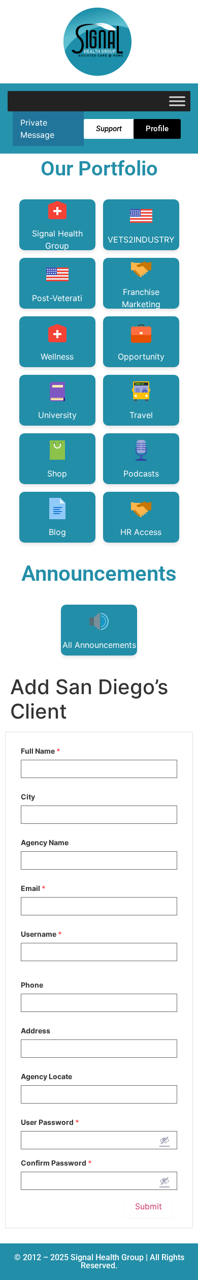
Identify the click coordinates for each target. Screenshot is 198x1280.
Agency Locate (46, 1076)
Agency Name (45, 842)
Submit (148, 1206)
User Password (50, 1122)
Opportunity (141, 356)
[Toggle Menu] (177, 101)
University (57, 415)
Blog (57, 532)
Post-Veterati (57, 298)
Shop (57, 473)
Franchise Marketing (141, 298)
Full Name (40, 751)
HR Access (140, 532)
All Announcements (99, 645)
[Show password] (164, 1140)
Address (35, 1030)
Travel (141, 415)
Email (33, 888)
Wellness (57, 356)
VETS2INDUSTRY (141, 239)
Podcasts (141, 473)
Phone (32, 985)
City (28, 796)
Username (41, 934)
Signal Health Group (57, 239)
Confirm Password (56, 1163)
